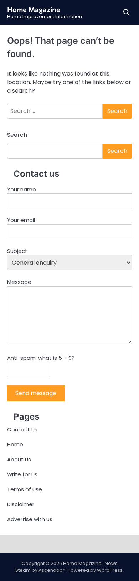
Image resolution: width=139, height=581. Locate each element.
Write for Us (22, 474)
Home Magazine (33, 9)
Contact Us (22, 429)
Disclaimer (20, 504)
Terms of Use (24, 489)
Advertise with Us (29, 519)
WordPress (110, 570)
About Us (19, 459)
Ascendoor (51, 570)
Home (15, 444)
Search (17, 135)
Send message (35, 393)
